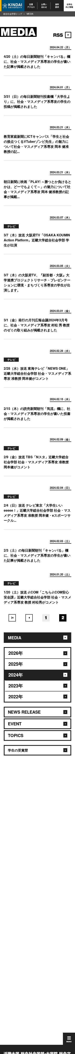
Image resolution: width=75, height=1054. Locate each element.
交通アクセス (31, 5)
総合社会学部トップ (12, 13)
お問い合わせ (44, 5)
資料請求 (57, 5)
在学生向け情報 (69, 5)
